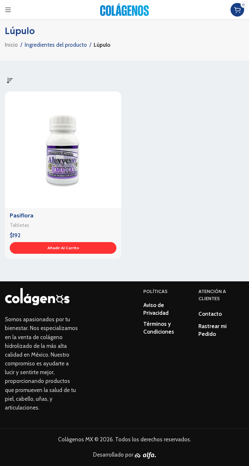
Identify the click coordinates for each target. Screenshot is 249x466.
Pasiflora (21, 215)
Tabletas (19, 225)
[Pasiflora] (63, 150)
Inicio (11, 45)
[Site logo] (124, 9)
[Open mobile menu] (8, 9)
